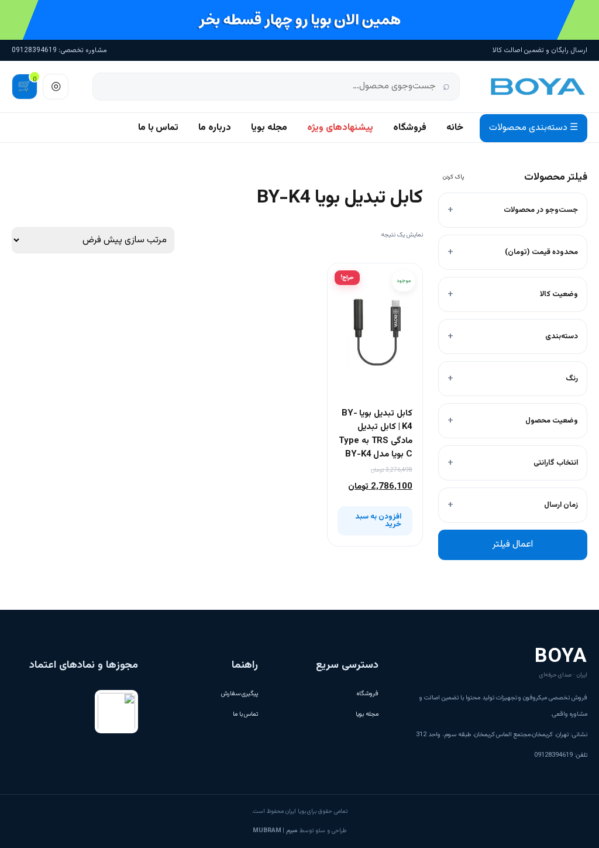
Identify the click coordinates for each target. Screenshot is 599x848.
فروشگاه (409, 128)
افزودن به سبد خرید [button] (378, 520)
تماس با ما (158, 128)
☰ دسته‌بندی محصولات (533, 128)
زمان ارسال (561, 505)
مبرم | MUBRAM (275, 831)
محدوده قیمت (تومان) (541, 252)
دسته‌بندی (561, 336)
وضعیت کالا (559, 294)
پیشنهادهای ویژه (340, 128)
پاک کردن (453, 177)
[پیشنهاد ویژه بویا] (299, 20)
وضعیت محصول (551, 421)
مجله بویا (269, 128)
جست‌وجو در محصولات (541, 210)
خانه (454, 128)
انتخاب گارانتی (555, 463)
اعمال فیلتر (513, 544)
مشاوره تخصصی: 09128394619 (59, 50)
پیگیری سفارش (240, 694)
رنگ (572, 378)
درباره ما (214, 128)
